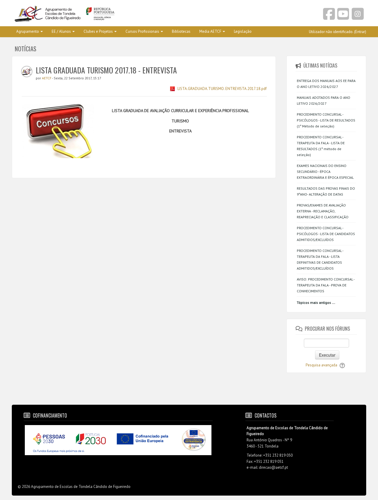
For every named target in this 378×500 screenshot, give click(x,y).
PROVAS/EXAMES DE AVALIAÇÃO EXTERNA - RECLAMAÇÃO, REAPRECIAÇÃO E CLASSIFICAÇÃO (322, 211)
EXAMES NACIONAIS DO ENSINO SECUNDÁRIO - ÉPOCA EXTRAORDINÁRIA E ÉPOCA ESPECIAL (325, 171)
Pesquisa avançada (321, 365)
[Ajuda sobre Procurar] (342, 365)
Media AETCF (210, 31)
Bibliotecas (181, 31)
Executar (327, 355)
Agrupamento (27, 31)
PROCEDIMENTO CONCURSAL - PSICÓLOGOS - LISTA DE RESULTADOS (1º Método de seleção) (326, 120)
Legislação (243, 31)
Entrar (360, 31)
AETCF (47, 78)
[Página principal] (98, 14)
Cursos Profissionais (142, 31)
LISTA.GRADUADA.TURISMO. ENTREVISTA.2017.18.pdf (222, 88)
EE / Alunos (61, 31)
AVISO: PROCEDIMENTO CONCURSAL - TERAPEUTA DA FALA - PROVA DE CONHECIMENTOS (325, 285)
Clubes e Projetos (98, 31)
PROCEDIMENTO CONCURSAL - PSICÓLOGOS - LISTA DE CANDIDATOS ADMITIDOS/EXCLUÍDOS (326, 234)
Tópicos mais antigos (314, 302)
